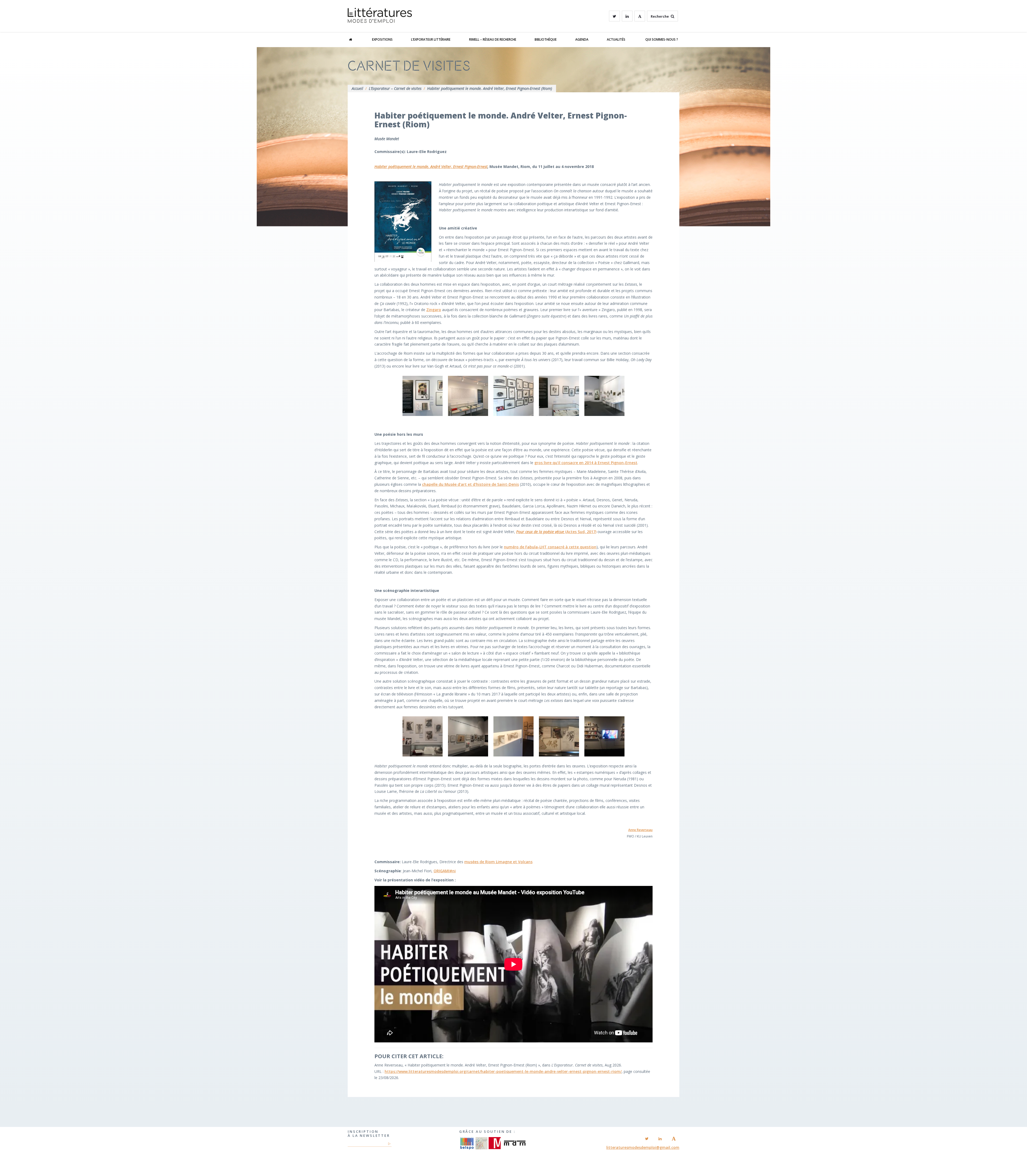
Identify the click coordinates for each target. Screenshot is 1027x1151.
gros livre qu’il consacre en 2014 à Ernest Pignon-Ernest (585, 462)
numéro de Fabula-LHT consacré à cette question (550, 546)
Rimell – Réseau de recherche (492, 39)
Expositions (382, 39)
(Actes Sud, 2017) (556, 531)
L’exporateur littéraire (430, 39)
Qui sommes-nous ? (661, 39)
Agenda (581, 39)
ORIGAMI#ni (445, 870)
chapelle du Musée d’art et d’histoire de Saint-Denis (470, 484)
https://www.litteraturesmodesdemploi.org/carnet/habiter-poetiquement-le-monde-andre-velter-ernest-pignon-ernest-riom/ (503, 1071)
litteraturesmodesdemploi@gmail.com (642, 1147)
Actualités (616, 39)
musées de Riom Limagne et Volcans (498, 861)
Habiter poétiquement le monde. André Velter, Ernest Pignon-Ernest (431, 166)
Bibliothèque (546, 39)
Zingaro (433, 309)
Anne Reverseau (640, 830)
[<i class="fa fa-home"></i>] (356, 39)
